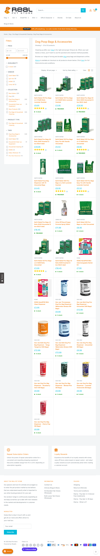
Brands (60, 18)
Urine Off (58, 219)
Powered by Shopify (10, 544)
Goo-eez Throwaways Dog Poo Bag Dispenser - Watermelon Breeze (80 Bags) (63, 305)
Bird (33, 18)
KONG (78, 258)
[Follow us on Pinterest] (34, 545)
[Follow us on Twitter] (27, 545)
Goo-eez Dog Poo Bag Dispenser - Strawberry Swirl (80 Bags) (42, 385)
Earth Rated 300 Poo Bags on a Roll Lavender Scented (63, 183)
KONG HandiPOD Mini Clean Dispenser (41, 303)
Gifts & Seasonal (46, 18)
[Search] (83, 10)
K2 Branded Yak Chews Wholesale (52, 492)
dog (52, 50)
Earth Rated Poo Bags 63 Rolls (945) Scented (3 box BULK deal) (42, 141)
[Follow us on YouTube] (38, 545)
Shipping (77, 485)
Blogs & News (8, 24)
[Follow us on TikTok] (41, 545)
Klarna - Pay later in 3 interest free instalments (84, 495)
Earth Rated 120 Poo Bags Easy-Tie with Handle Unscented (64, 141)
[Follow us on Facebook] (23, 545)
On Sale (68, 18)
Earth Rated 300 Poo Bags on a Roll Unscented (85, 223)
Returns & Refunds (80, 488)
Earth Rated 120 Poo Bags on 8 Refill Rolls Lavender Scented (64, 100)
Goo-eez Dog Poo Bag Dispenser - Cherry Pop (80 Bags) (42, 424)
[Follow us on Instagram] (30, 545)
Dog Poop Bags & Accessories (42, 34)
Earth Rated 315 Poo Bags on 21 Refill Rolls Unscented (85, 141)
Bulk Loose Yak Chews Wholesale (52, 497)
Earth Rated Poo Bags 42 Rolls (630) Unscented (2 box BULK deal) (42, 224)
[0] (94, 10)
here (82, 60)
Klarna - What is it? (80, 502)
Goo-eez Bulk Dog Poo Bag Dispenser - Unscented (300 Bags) (84, 304)
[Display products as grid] (89, 70)
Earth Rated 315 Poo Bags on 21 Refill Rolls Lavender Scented (42, 100)
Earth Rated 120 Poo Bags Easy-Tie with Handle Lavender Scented (85, 183)
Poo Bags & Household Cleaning (22, 34)
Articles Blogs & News (52, 488)
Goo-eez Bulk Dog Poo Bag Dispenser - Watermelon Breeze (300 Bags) (63, 346)
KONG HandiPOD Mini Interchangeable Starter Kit (85, 263)
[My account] (91, 10)
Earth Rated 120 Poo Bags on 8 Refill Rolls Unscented (42, 263)
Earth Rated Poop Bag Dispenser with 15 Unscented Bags (41, 183)
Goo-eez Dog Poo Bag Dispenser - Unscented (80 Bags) (84, 345)
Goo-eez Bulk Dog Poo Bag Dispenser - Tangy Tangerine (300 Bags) (42, 345)
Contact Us (48, 485)
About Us (78, 18)
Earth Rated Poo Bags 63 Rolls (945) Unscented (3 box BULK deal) (85, 100)
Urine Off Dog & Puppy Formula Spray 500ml (63, 223)
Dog (5, 18)
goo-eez (58, 299)
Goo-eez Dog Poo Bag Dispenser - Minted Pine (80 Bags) (63, 385)
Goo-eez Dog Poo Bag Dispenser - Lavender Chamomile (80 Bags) (84, 385)
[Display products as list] (92, 70)
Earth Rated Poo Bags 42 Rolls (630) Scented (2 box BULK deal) (63, 263)
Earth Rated (38, 95)
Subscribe (10, 532)
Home (6, 34)
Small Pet (23, 18)
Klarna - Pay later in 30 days (83, 499)
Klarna (37, 60)
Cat (13, 18)
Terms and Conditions (81, 491)
